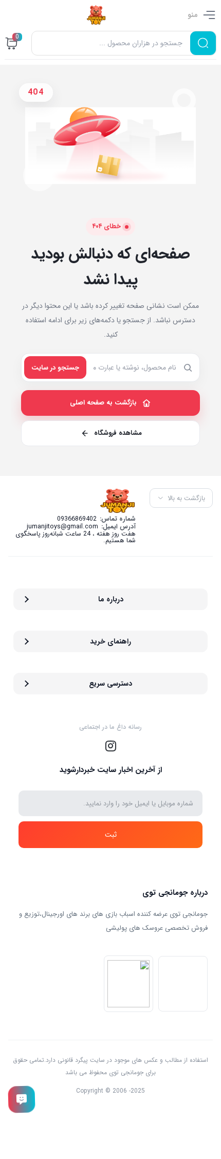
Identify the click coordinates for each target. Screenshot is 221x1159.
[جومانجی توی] (96, 15)
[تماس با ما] (21, 1099)
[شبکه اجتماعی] (110, 746)
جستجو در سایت (55, 367)
